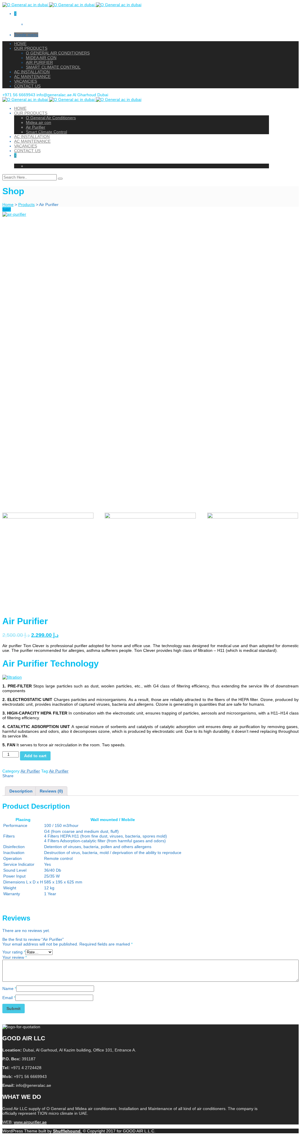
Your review (14, 957)
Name (9, 988)
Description (21, 791)
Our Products (30, 48)
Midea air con (41, 57)
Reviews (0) (51, 791)
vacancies (25, 81)
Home (20, 43)
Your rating (13, 952)
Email (8, 997)
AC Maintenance (32, 76)
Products (26, 204)
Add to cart (35, 755)
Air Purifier (39, 62)
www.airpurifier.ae (30, 1122)
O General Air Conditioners (58, 53)
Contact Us (27, 86)
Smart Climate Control (53, 67)
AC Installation (32, 71)
